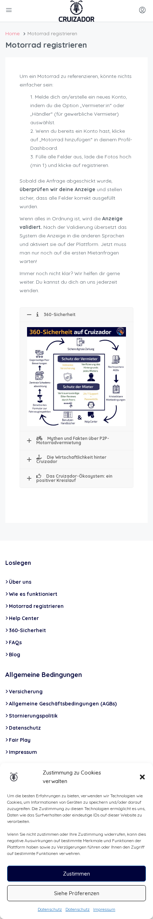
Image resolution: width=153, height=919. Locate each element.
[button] (142, 777)
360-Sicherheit (27, 630)
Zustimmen (76, 873)
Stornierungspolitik (33, 716)
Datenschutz (50, 909)
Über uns (20, 582)
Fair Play (20, 740)
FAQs (15, 642)
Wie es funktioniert (33, 594)
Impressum (104, 909)
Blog (14, 654)
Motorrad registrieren (36, 606)
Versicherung (26, 691)
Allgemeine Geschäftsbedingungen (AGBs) (63, 703)
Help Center (24, 618)
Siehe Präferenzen (76, 893)
